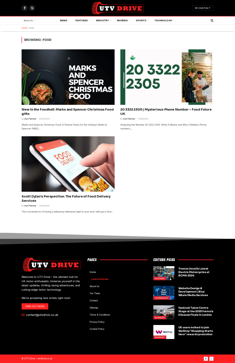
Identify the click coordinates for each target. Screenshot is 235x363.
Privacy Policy (97, 322)
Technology (163, 20)
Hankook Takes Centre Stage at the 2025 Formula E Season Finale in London (195, 311)
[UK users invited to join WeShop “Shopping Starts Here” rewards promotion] (163, 332)
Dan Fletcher (30, 119)
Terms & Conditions (100, 314)
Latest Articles (100, 279)
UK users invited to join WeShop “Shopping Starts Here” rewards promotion (195, 331)
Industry (102, 20)
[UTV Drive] (117, 8)
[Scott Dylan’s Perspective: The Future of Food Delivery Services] (68, 164)
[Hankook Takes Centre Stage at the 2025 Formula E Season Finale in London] (163, 312)
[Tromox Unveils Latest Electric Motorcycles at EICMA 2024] (163, 273)
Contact (204, 8)
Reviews (122, 20)
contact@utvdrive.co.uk (41, 315)
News (63, 20)
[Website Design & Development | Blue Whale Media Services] (163, 293)
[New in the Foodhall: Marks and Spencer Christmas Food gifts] (68, 77)
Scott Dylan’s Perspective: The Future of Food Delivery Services (66, 198)
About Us (28, 20)
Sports (141, 20)
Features (81, 20)
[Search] (211, 20)
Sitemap (94, 307)
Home (24, 28)
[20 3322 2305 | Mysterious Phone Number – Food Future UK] (166, 77)
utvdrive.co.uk (45, 358)
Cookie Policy (97, 329)
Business (160, 318)
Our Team (95, 293)
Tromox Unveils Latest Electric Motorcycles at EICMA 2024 (193, 272)
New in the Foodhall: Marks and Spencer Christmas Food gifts (68, 112)
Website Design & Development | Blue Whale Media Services (193, 292)
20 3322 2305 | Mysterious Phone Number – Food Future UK (166, 112)
